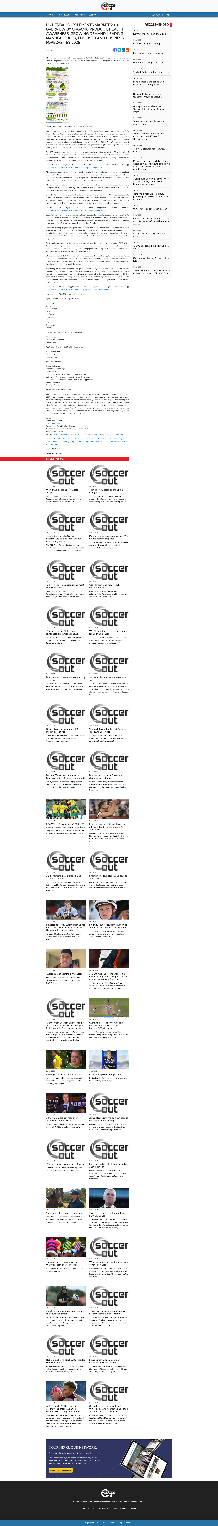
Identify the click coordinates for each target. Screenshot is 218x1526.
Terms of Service (89, 1508)
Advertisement (120, 1508)
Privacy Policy (104, 1508)
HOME (50, 15)
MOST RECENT (64, 15)
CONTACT (93, 15)
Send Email (55, 423)
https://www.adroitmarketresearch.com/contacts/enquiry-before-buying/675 (76, 210)
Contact (133, 1508)
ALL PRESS (80, 15)
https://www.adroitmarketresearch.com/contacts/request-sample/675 (74, 167)
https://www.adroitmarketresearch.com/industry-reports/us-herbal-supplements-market (81, 289)
